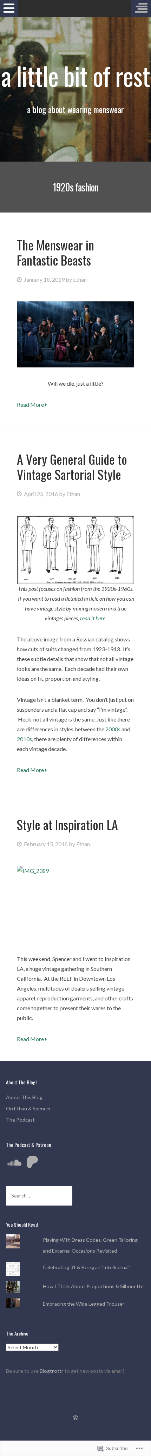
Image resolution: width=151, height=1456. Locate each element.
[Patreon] (32, 1162)
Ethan (80, 279)
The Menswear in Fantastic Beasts (55, 252)
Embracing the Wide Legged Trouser (84, 1304)
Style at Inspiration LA (67, 824)
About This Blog (24, 1097)
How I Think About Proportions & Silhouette (93, 1286)
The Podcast (20, 1120)
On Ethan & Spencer (28, 1108)
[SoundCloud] (14, 1162)
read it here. (93, 618)
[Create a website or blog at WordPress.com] (75, 1418)
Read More (31, 404)
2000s (113, 729)
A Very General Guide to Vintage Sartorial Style (72, 466)
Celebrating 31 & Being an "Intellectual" (86, 1267)
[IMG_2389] (75, 905)
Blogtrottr (52, 1371)
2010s (24, 739)
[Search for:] (39, 1196)
